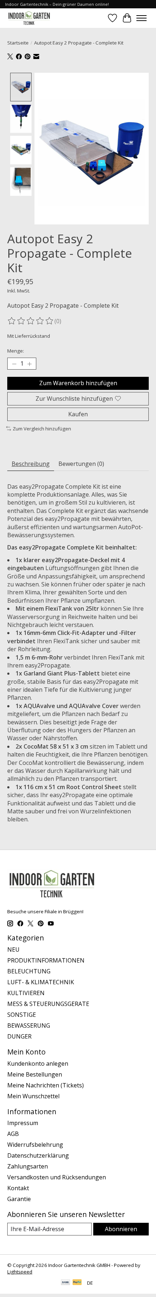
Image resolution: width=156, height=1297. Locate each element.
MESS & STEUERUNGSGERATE (48, 1004)
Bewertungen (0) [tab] (81, 464)
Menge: (15, 351)
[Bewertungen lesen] (30, 321)
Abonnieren (121, 1229)
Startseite (18, 42)
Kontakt (18, 1188)
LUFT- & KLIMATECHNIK (40, 982)
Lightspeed (19, 1271)
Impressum (22, 1123)
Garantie (19, 1199)
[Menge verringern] (14, 364)
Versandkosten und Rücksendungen (56, 1177)
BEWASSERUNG (28, 1025)
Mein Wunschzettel (33, 1096)
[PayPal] (77, 1283)
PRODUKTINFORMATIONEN (46, 960)
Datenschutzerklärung (38, 1155)
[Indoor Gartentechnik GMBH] (29, 17)
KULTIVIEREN (26, 993)
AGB (13, 1134)
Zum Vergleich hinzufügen (42, 428)
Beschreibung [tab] (31, 464)
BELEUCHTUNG (28, 971)
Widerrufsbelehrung (35, 1145)
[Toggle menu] (141, 18)
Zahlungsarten (27, 1166)
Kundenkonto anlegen (37, 1064)
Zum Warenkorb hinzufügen (78, 383)
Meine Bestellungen (34, 1074)
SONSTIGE (21, 1015)
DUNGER (19, 1036)
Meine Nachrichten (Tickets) (45, 1085)
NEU (13, 949)
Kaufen (78, 414)
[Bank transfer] (65, 1283)
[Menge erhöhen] (29, 364)
